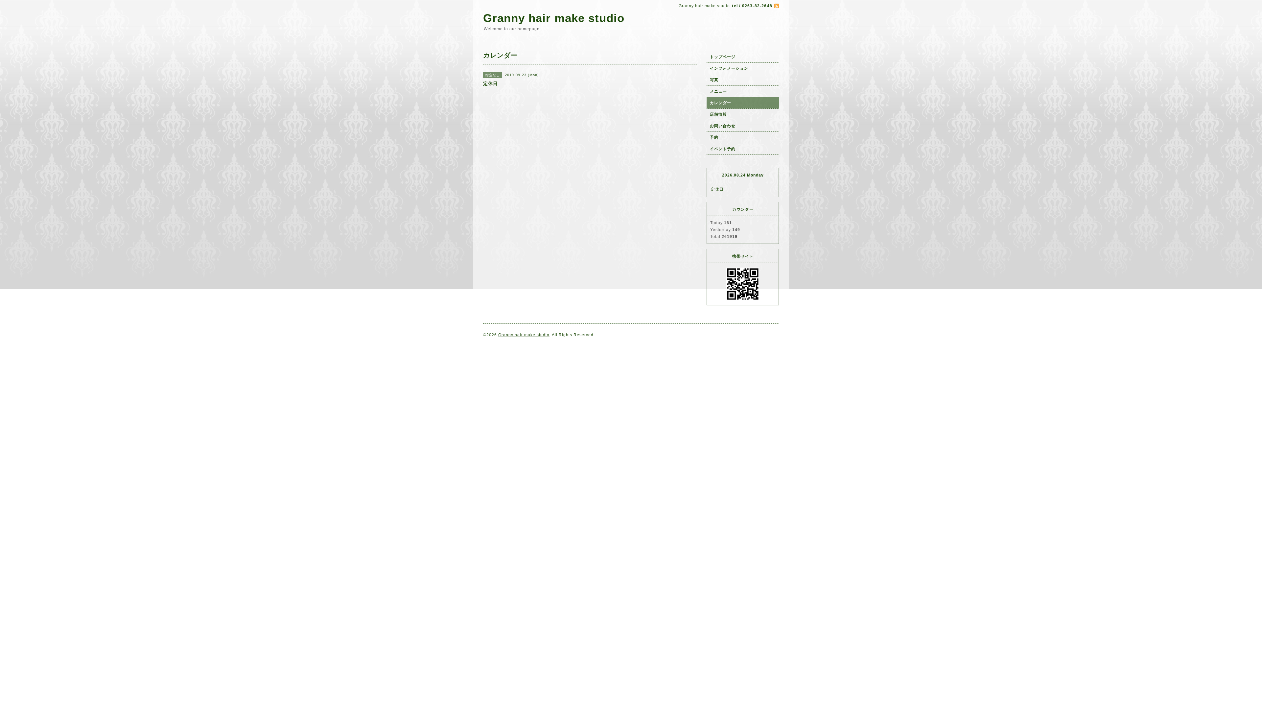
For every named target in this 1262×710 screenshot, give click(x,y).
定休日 (717, 189)
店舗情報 (718, 114)
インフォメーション (729, 68)
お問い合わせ (723, 126)
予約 (714, 137)
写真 (714, 80)
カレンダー (720, 103)
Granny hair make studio (553, 18)
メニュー (718, 91)
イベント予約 (723, 149)
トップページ (723, 57)
